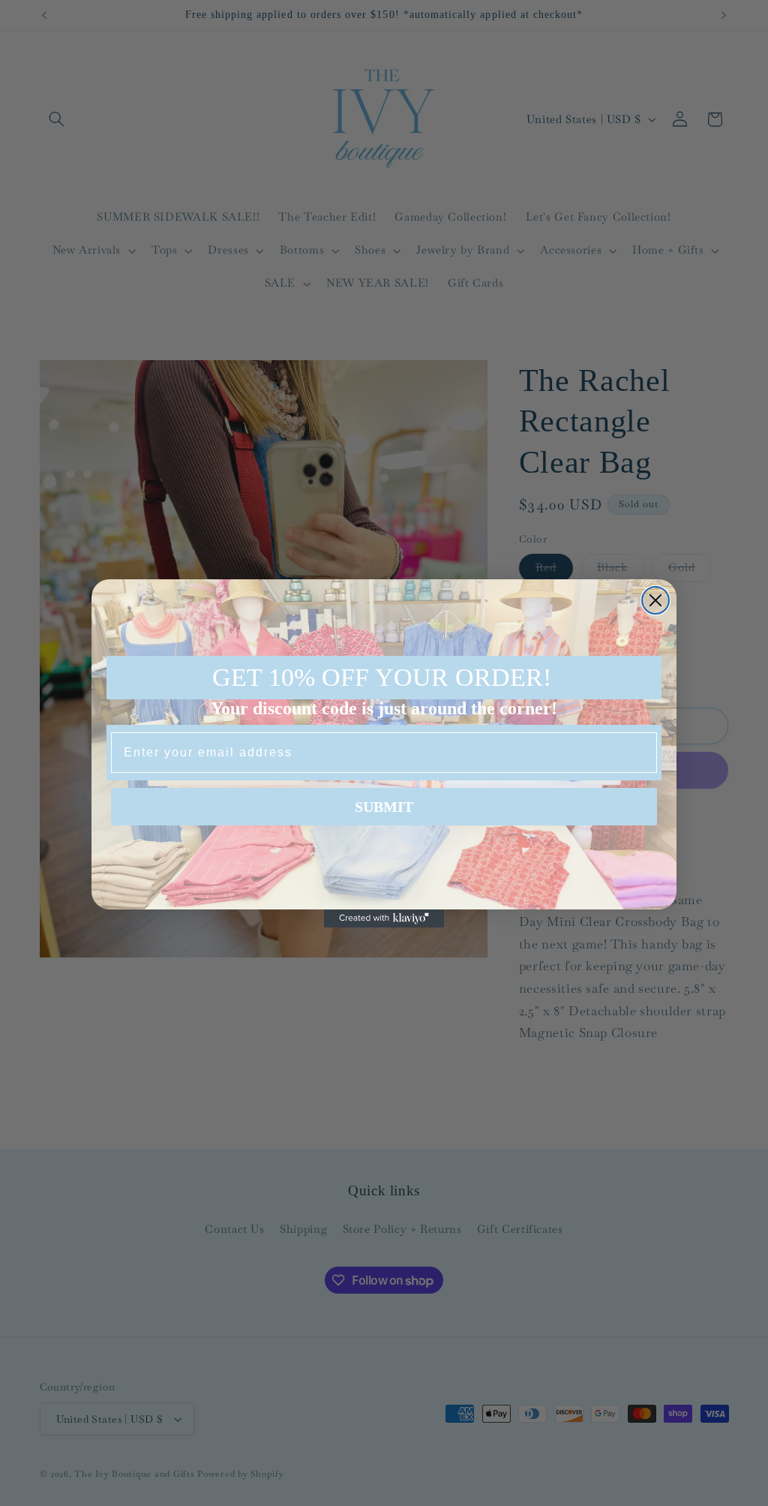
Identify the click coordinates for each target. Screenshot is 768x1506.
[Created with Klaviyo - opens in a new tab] (384, 918)
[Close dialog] (655, 600)
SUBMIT (384, 806)
